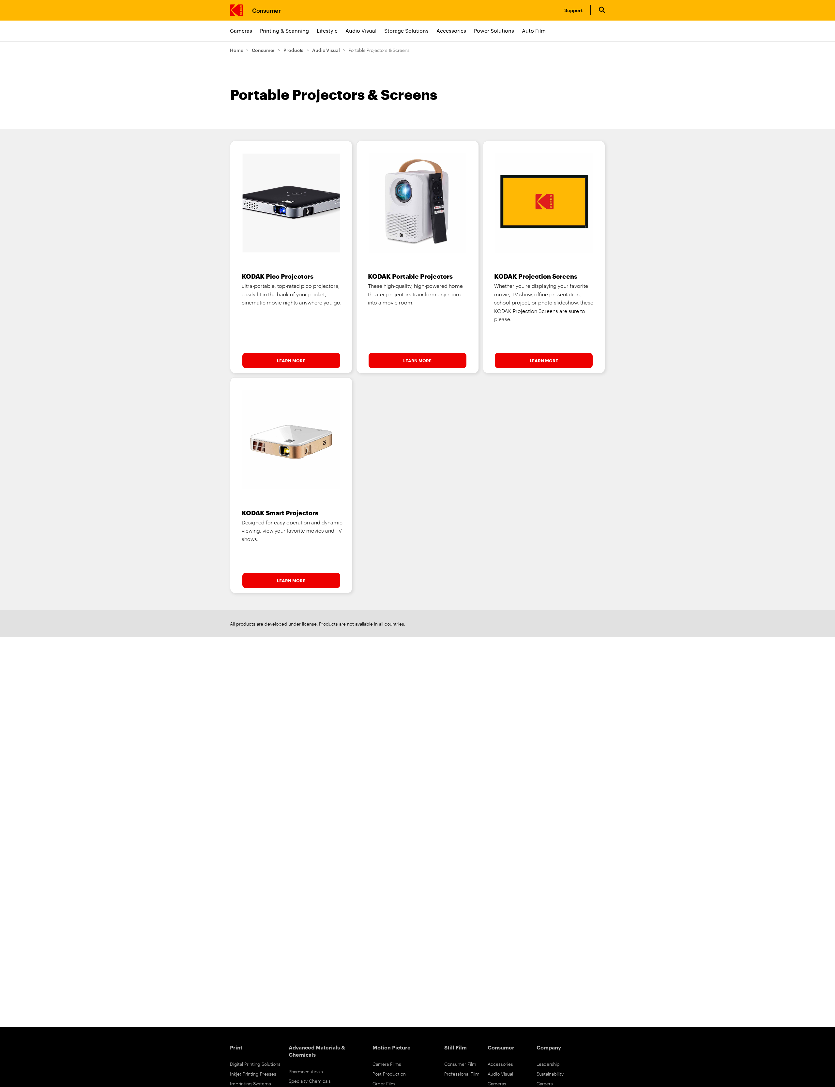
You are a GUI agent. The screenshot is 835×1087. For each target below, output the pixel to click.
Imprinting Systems (250, 1083)
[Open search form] (602, 10)
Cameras (241, 30)
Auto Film (534, 30)
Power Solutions (494, 30)
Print (236, 1047)
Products (293, 50)
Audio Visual (360, 30)
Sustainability (550, 1073)
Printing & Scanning (284, 30)
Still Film (455, 1047)
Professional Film (461, 1073)
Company (549, 1047)
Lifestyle (327, 30)
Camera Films (386, 1064)
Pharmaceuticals (306, 1071)
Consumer (266, 10)
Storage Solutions (406, 30)
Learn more (291, 360)
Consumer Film (460, 1064)
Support (573, 10)
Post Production (389, 1073)
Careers (545, 1083)
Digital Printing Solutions (255, 1064)
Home (236, 50)
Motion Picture (391, 1047)
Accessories (451, 30)
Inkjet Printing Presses (253, 1073)
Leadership (548, 1064)
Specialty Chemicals (310, 1081)
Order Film (383, 1083)
